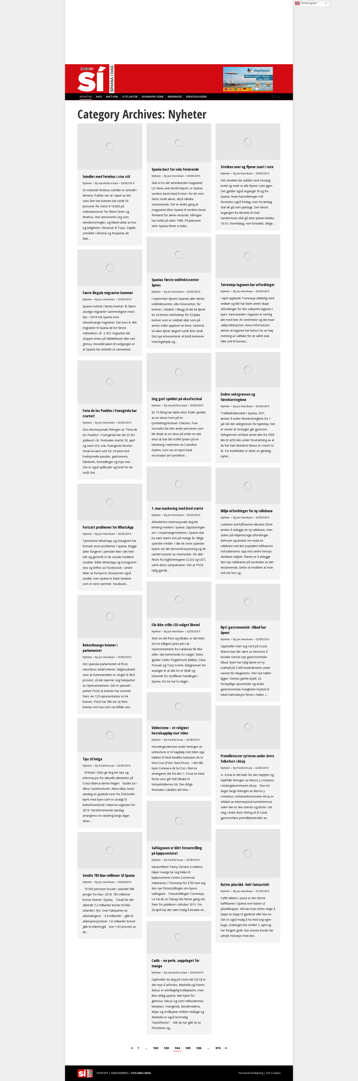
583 (166, 1048)
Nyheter (87, 183)
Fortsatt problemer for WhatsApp (108, 527)
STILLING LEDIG (141, 1073)
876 (217, 1048)
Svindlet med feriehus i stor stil (106, 176)
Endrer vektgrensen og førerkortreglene (238, 397)
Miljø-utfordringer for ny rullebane (247, 510)
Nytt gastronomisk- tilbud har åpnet (243, 630)
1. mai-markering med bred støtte (177, 508)
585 (188, 1048)
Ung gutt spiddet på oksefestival (177, 398)
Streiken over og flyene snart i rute (247, 166)
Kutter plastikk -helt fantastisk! (245, 884)
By (106, 183)
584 (177, 1048)
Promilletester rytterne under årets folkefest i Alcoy (247, 758)
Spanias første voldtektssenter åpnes (175, 282)
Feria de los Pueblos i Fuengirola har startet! (110, 413)
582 (155, 1048)
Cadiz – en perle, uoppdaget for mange (175, 963)
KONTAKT (102, 1073)
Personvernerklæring (251, 1073)
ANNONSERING (119, 1073)
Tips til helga (92, 758)
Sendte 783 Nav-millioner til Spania (109, 875)
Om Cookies (273, 1073)
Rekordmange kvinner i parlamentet (100, 648)
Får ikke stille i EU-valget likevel (176, 624)
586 (198, 1048)
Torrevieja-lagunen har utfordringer (248, 284)
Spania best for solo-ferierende (175, 169)
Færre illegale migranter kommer (108, 292)
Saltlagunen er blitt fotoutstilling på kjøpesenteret (177, 850)
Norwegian (308, 3)
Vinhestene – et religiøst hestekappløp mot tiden (170, 730)
